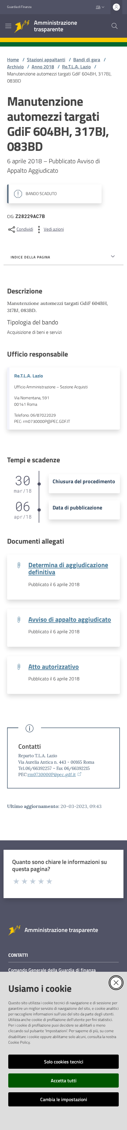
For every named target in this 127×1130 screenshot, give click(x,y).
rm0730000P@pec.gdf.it (52, 774)
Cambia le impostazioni (63, 1099)
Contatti (29, 746)
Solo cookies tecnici (63, 1061)
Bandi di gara (86, 59)
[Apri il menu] (8, 25)
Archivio (15, 66)
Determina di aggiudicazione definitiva (68, 568)
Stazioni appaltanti (46, 59)
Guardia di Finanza (19, 6)
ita (98, 7)
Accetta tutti (63, 1080)
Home (13, 59)
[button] (114, 26)
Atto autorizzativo (53, 666)
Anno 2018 (43, 66)
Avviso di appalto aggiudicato (69, 619)
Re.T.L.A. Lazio (76, 66)
